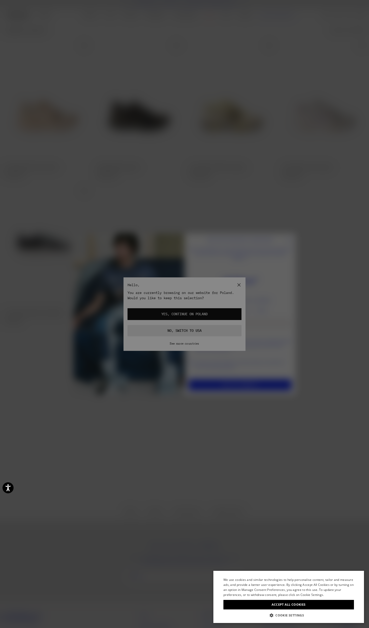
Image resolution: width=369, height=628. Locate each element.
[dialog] (288, 597)
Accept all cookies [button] (288, 604)
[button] (288, 615)
